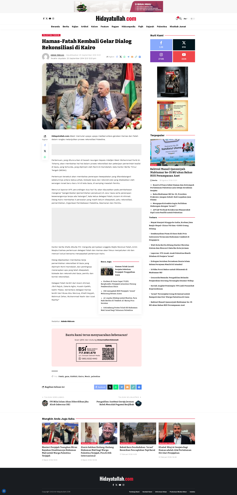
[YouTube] (50, 19)
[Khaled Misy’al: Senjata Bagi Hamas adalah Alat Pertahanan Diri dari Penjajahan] (177, 433)
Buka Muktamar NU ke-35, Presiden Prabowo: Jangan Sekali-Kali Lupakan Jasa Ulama (170, 197)
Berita (153, 165)
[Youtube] (184, 56)
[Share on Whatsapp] (124, 57)
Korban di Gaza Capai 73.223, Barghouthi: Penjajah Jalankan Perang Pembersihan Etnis (118, 284)
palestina (95, 376)
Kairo (81, 376)
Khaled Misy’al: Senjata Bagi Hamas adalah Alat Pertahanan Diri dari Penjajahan (175, 450)
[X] (46, 19)
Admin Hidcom (57, 55)
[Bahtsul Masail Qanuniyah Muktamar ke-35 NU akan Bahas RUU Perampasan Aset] (172, 152)
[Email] (132, 57)
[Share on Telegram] (128, 57)
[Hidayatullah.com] (118, 18)
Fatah (61, 376)
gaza (67, 376)
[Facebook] (44, 19)
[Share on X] (120, 57)
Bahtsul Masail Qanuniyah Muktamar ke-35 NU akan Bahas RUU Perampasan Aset (171, 172)
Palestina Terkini (51, 35)
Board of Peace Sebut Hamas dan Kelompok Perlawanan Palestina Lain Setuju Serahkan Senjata (172, 188)
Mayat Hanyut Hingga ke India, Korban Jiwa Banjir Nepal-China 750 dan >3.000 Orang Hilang (171, 225)
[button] (180, 18)
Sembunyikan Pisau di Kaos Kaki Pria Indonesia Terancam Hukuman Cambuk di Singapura (169, 237)
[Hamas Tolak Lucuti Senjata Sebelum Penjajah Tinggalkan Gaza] (107, 270)
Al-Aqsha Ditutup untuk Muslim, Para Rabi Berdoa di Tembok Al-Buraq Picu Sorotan (119, 300)
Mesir (87, 376)
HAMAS (73, 376)
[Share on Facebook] (117, 57)
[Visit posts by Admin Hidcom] (45, 57)
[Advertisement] (96, 149)
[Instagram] (53, 19)
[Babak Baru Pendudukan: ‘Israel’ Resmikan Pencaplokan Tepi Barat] (138, 433)
